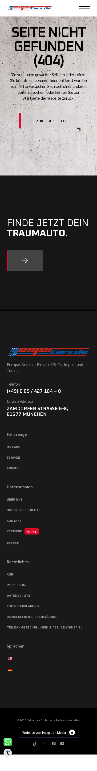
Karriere (21, 531)
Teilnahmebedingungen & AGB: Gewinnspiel (44, 627)
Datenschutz (19, 595)
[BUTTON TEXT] (25, 260)
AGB (10, 574)
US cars (13, 447)
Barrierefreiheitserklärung (32, 617)
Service (13, 457)
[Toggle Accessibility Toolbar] (8, 753)
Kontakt (14, 520)
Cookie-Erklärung (23, 606)
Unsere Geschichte (24, 510)
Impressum (16, 585)
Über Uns (15, 499)
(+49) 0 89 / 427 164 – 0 (34, 391)
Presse (13, 543)
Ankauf (13, 468)
